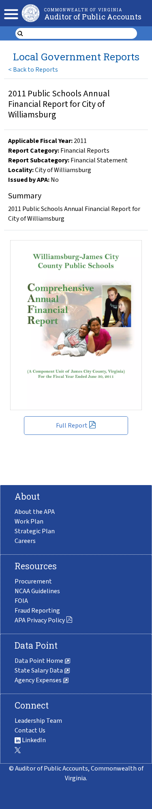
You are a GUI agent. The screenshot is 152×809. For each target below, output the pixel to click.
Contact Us (30, 730)
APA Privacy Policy (40, 620)
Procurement (33, 581)
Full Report (72, 425)
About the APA (35, 511)
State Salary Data (39, 670)
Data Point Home (39, 660)
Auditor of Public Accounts (92, 16)
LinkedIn (33, 740)
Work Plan (29, 521)
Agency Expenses (39, 680)
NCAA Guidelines (37, 591)
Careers (25, 540)
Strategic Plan (35, 531)
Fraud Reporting (37, 610)
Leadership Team (38, 720)
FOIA (21, 600)
